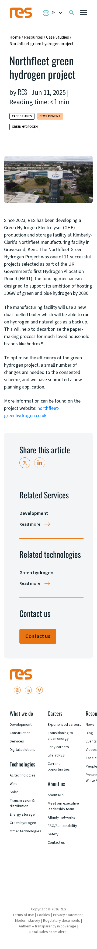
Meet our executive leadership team (63, 806)
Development (50, 116)
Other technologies (25, 831)
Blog (89, 733)
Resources (33, 37)
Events (91, 741)
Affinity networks (61, 817)
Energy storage (22, 814)
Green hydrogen (25, 126)
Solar (14, 792)
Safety (53, 834)
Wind (14, 783)
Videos (91, 749)
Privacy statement (68, 915)
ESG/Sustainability (62, 826)
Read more (29, 524)
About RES (56, 795)
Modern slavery (27, 920)
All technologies (23, 775)
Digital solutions (22, 749)
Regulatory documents (61, 920)
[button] (83, 13)
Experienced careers (64, 724)
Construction (20, 733)
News (90, 724)
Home (15, 37)
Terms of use (23, 915)
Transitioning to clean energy (60, 735)
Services (17, 741)
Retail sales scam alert (47, 932)
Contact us (37, 636)
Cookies (43, 915)
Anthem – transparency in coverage (47, 926)
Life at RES (56, 755)
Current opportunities (59, 766)
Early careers (58, 747)
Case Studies (58, 37)
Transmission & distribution (22, 803)
